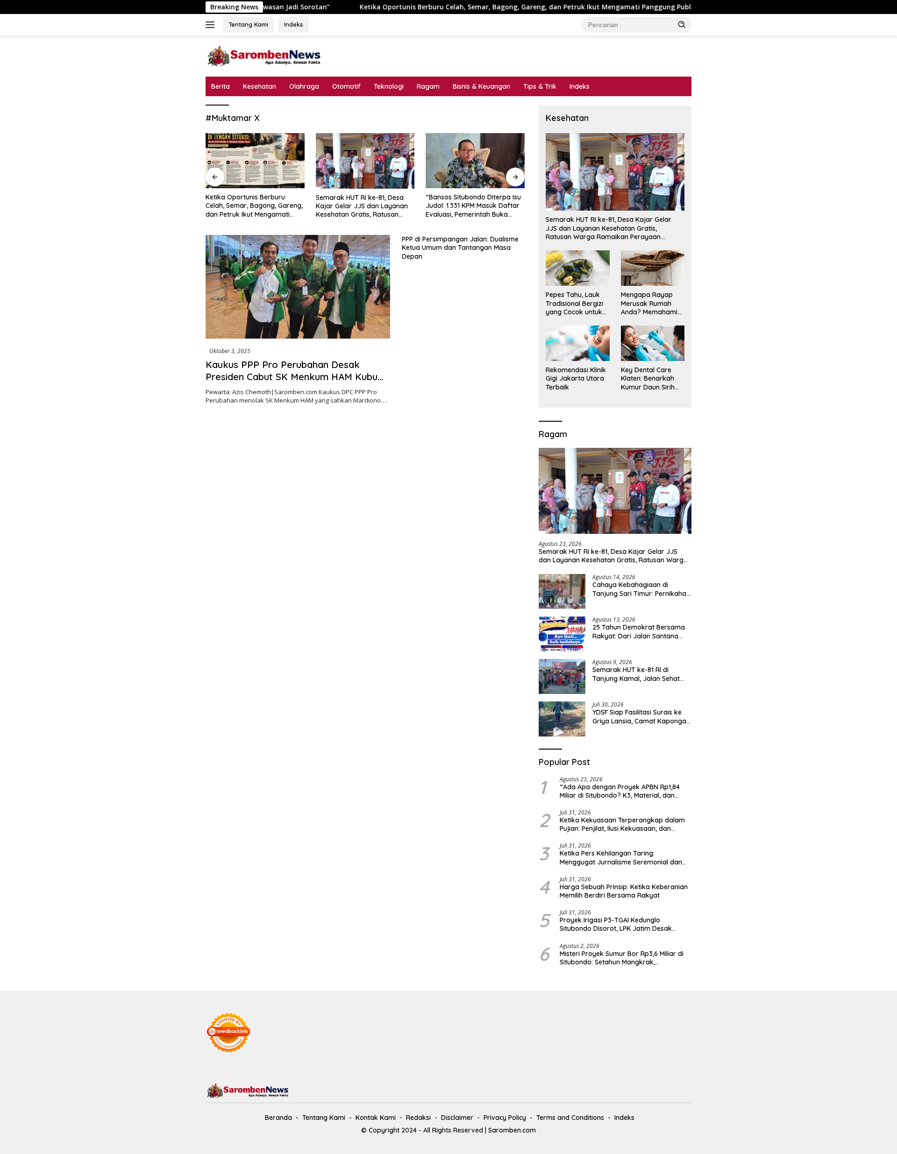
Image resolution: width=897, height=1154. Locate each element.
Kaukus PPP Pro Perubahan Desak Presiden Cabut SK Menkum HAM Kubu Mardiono (291, 377)
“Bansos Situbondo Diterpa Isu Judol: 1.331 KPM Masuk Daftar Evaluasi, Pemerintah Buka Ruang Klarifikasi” (371, 206)
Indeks (293, 24)
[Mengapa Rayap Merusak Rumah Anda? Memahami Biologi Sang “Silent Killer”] (652, 268)
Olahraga (304, 86)
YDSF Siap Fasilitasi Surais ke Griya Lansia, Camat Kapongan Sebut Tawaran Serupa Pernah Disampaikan (641, 716)
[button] (682, 24)
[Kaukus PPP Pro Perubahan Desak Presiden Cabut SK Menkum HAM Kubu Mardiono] (298, 287)
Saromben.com (512, 1130)
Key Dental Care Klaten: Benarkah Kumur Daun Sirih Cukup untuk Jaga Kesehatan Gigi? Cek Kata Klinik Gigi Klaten (651, 378)
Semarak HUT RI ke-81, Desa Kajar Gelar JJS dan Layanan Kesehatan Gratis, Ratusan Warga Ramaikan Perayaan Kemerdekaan (260, 206)
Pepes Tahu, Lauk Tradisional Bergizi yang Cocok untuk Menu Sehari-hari (574, 303)
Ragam (428, 86)
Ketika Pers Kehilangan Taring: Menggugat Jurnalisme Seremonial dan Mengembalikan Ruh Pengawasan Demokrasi (621, 857)
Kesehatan (259, 86)
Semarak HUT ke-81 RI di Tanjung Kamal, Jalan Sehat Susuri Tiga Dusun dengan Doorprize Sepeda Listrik (636, 673)
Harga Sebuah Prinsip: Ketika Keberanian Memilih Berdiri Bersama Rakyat (624, 891)
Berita (220, 86)
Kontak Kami (376, 1117)
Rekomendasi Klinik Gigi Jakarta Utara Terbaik (576, 378)
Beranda (278, 1117)
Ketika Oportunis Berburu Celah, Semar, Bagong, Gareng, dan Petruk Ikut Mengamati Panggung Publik (467, 7)
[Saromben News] (264, 55)
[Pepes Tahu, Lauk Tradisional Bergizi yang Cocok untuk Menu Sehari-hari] (577, 268)
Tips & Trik (539, 86)
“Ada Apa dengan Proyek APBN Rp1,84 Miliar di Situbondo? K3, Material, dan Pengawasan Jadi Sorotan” (620, 791)
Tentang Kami (248, 24)
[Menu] (212, 25)
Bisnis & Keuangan (481, 86)
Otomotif (346, 86)
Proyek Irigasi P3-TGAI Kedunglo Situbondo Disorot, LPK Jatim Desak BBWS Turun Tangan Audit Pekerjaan (617, 924)
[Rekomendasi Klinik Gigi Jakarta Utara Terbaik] (577, 343)
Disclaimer (457, 1117)
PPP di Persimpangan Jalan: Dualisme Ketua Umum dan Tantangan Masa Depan (460, 247)
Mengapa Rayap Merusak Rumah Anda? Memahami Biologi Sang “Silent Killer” (651, 303)
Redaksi (418, 1117)
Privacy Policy (505, 1117)
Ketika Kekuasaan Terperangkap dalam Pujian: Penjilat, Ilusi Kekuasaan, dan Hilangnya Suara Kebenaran (622, 824)
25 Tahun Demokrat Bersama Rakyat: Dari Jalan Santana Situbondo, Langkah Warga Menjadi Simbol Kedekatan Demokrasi (638, 631)
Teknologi (389, 86)
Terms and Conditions (570, 1117)
